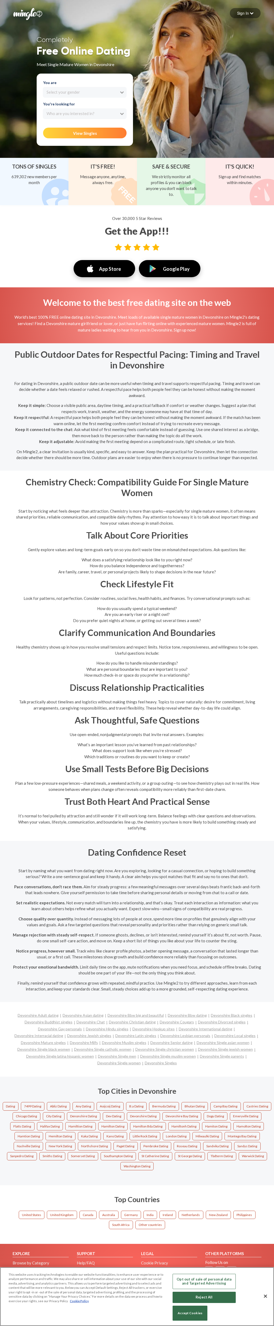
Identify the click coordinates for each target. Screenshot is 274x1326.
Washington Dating (137, 1166)
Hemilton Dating (60, 1136)
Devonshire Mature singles (43, 1042)
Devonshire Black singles (231, 1015)
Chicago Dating (26, 1116)
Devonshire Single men (117, 1056)
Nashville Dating (28, 1146)
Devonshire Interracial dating (38, 1035)
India (150, 1215)
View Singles (85, 133)
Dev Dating (113, 1116)
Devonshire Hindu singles (107, 1029)
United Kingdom (62, 1215)
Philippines (244, 1215)
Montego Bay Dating (242, 1136)
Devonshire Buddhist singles (49, 1022)
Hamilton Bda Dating (147, 1126)
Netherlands (191, 1215)
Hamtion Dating (29, 1136)
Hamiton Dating (216, 1126)
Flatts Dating (22, 1126)
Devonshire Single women (119, 1063)
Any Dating (83, 1106)
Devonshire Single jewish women (225, 1049)
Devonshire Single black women (43, 1049)
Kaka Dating (89, 1136)
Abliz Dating (58, 1106)
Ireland (168, 1215)
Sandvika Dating (217, 1146)
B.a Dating (136, 1106)
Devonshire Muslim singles (124, 1042)
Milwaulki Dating (207, 1136)
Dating (10, 1106)
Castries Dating (257, 1106)
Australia (108, 1215)
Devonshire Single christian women (164, 1049)
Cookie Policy (79, 1301)
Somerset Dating (83, 1156)
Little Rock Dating (145, 1136)
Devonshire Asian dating (83, 1015)
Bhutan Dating (195, 1106)
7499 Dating (32, 1106)
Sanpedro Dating (21, 1156)
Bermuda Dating (164, 1106)
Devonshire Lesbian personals (185, 1035)
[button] (245, 13)
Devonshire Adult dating (38, 1015)
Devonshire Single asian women (223, 1042)
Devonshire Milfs (84, 1042)
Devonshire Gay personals (60, 1029)
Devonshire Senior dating (171, 1042)
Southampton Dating (118, 1156)
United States (31, 1215)
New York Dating (60, 1146)
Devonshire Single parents (222, 1056)
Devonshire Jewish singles (89, 1035)
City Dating (53, 1116)
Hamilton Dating (112, 1126)
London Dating (176, 1136)
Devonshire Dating (143, 1116)
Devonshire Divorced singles (222, 1022)
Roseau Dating (187, 1146)
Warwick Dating (253, 1156)
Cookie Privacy (154, 1262)
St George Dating (190, 1156)
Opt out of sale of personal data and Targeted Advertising (204, 1281)
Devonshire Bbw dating (187, 1015)
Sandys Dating (247, 1146)
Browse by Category (31, 1262)
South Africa (121, 1225)
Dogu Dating (215, 1116)
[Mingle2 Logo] (27, 13)
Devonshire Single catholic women (102, 1049)
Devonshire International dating (205, 1029)
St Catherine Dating (155, 1156)
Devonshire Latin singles (135, 1035)
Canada (88, 1215)
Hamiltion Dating (80, 1126)
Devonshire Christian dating (132, 1022)
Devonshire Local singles (235, 1035)
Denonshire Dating (83, 1116)
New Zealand (218, 1215)
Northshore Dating (94, 1146)
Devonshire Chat (91, 1022)
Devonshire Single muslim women (168, 1056)
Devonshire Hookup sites (153, 1029)
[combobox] (85, 92)
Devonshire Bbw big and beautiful (136, 1015)
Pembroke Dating (155, 1146)
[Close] (265, 1296)
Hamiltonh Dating (184, 1126)
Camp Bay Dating (225, 1106)
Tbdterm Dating (222, 1156)
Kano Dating (115, 1136)
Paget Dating (125, 1146)
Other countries (150, 1225)
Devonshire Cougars (177, 1022)
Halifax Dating (50, 1126)
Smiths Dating (52, 1156)
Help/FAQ (86, 1262)
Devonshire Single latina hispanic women (60, 1056)
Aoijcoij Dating (110, 1106)
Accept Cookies (190, 1313)
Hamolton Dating (249, 1126)
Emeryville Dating (245, 1116)
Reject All (204, 1297)
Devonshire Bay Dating (182, 1116)
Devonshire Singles (161, 1063)
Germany (131, 1215)
